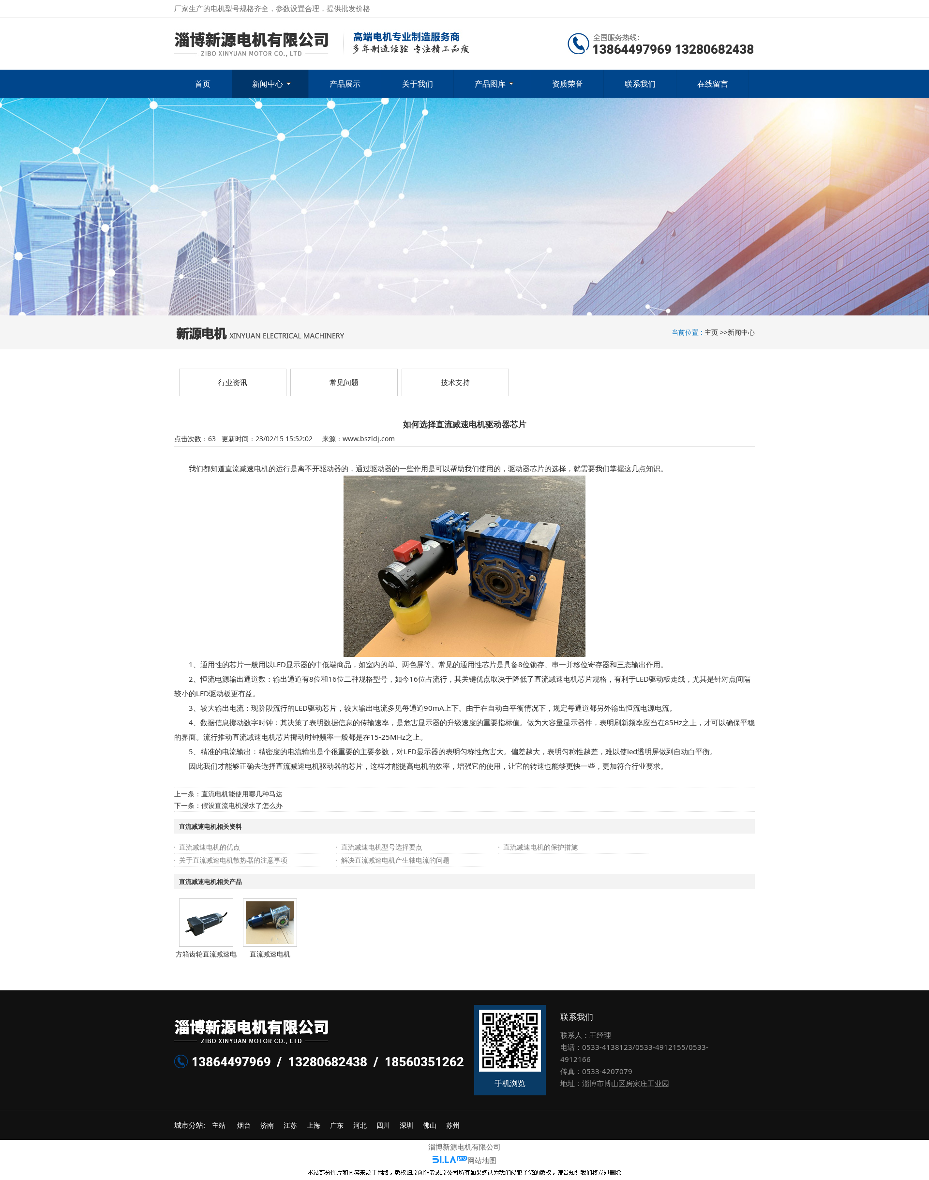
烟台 (244, 1125)
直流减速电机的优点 (209, 846)
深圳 (406, 1125)
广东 (337, 1125)
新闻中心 (741, 332)
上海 (313, 1125)
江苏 (290, 1125)
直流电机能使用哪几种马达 (242, 793)
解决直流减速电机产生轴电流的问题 (395, 860)
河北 (360, 1125)
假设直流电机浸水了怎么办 (242, 805)
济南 (267, 1125)
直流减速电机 (270, 953)
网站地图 (481, 1160)
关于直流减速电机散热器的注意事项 (233, 860)
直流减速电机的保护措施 (540, 846)
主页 (711, 332)
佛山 (429, 1125)
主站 (217, 1125)
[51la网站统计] (450, 1160)
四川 (383, 1125)
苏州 (453, 1125)
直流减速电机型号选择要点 (381, 846)
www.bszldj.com (369, 438)
